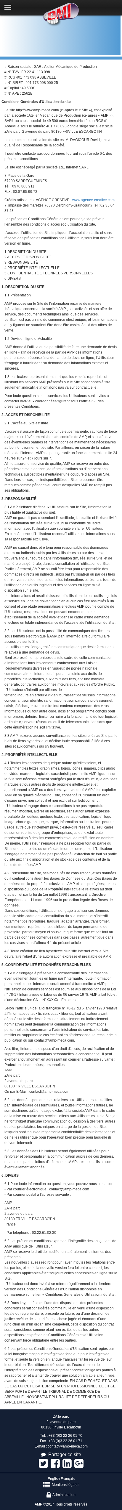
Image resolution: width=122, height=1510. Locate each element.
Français (68, 1479)
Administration (63, 1495)
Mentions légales (64, 1485)
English (54, 1479)
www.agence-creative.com (93, 200)
